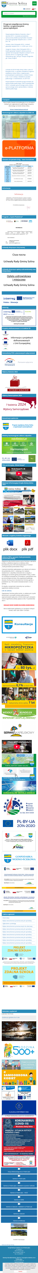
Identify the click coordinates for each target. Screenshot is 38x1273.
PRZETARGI (6, 918)
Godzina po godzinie (8, 1017)
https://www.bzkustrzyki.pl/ (19, 109)
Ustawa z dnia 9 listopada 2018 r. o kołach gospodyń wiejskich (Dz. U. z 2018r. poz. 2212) (19, 45)
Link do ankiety (7, 591)
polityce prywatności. (26, 1269)
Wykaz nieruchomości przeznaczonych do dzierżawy (17, 926)
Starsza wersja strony (8, 1245)
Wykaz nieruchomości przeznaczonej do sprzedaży (17, 921)
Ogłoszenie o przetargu (9, 923)
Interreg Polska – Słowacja (11, 293)
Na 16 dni (17, 1017)
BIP (35, 9)
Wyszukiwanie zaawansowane (29, 16)
